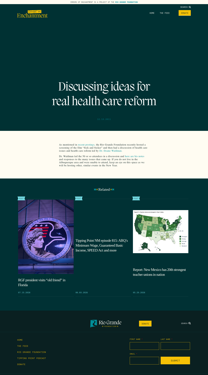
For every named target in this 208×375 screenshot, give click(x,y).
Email (133, 354)
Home (152, 12)
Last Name (166, 339)
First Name (136, 339)
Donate (184, 12)
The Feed (164, 12)
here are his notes (134, 156)
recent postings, (86, 144)
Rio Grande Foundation (126, 2)
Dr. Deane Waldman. (110, 150)
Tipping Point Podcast (31, 358)
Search (184, 6)
